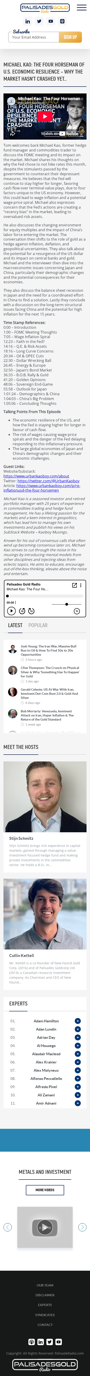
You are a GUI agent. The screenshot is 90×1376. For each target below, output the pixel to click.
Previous (7, 1227)
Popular (38, 625)
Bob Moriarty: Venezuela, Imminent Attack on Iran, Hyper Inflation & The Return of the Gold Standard (47, 715)
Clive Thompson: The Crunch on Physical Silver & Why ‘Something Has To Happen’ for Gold (50, 672)
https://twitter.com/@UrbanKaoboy (48, 480)
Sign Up (70, 37)
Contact (45, 1325)
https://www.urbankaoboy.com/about (36, 476)
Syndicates (45, 1315)
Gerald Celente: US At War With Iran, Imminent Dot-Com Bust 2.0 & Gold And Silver (49, 694)
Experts (45, 1305)
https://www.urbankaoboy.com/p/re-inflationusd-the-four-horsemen (41, 488)
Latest (15, 625)
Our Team (45, 1285)
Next (82, 1227)
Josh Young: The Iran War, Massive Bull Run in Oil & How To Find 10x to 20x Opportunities (48, 650)
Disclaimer (45, 1295)
